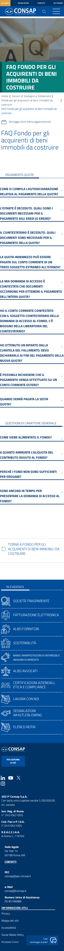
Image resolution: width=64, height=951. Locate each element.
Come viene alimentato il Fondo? (26, 437)
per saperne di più (13, 761)
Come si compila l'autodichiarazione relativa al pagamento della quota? (29, 191)
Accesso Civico (9, 942)
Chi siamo (5, 3)
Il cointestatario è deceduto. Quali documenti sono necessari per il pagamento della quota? (27, 237)
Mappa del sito (10, 920)
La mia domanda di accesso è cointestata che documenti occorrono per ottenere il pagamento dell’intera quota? (31, 289)
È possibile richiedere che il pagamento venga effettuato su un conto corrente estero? (28, 379)
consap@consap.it (15, 891)
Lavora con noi (26, 699)
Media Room (23, 3)
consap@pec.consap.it (18, 876)
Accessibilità (8, 927)
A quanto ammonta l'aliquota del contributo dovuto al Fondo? (26, 455)
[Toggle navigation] (56, 11)
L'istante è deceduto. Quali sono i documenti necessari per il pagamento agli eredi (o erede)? (26, 213)
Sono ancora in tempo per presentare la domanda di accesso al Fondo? (30, 495)
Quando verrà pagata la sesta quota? (24, 402)
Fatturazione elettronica (36, 615)
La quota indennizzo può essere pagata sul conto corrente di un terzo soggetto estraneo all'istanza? (30, 262)
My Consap (58, 3)
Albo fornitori (26, 629)
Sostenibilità (24, 643)
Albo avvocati (25, 671)
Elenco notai (24, 727)
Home (4, 96)
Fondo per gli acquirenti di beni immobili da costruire (27, 102)
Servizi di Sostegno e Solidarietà (31, 96)
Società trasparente (31, 601)
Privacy (5, 913)
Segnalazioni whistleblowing (27, 713)
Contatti (41, 3)
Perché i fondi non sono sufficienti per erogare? (28, 474)
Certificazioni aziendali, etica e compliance (34, 685)
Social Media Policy (12, 935)
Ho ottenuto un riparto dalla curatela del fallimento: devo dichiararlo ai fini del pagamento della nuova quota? (32, 353)
